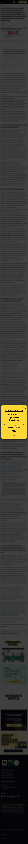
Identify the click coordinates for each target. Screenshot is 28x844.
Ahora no (14, 435)
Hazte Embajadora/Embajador (14, 426)
